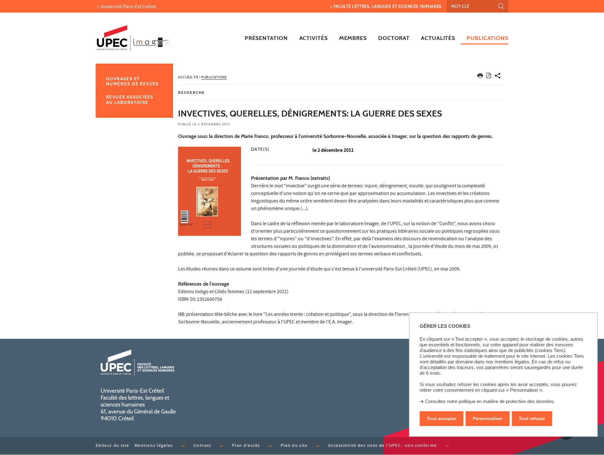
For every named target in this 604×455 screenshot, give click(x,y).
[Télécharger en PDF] (488, 76)
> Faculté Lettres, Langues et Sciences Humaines (386, 6)
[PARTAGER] (498, 77)
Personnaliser (487, 418)
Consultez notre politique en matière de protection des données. (490, 401)
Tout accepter (441, 418)
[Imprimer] (480, 77)
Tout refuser (532, 418)
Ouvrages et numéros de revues (132, 81)
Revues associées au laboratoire (129, 99)
